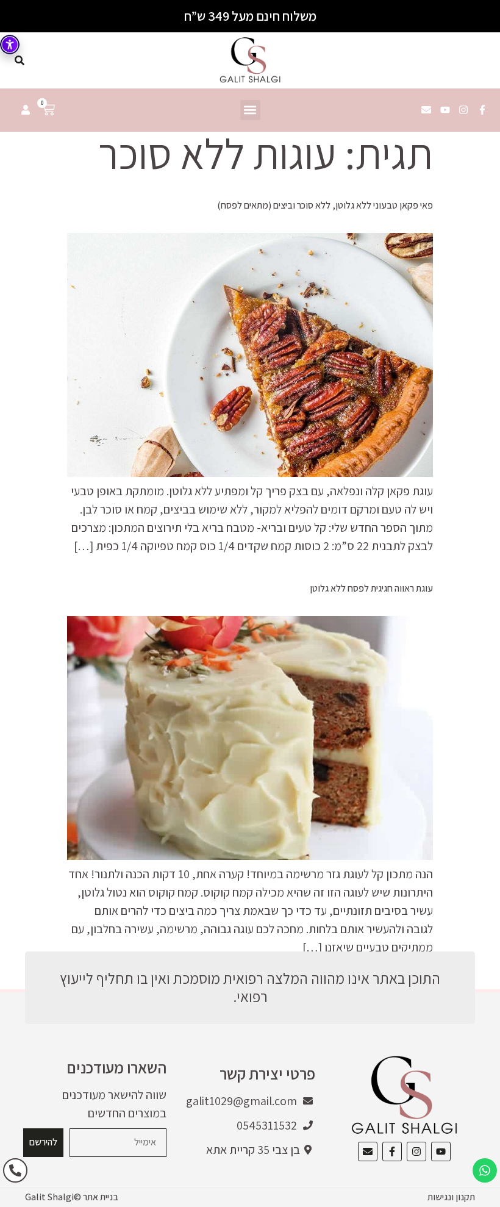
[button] (250, 110)
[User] (25, 110)
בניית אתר (100, 1197)
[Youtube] (445, 110)
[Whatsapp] (485, 1170)
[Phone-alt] (15, 1170)
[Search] (19, 60)
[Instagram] (463, 110)
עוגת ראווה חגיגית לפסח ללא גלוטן (371, 588)
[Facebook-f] (482, 110)
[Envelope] (426, 110)
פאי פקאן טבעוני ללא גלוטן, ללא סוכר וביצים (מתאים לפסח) (325, 205)
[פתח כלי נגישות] (10, 44)
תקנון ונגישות (451, 1197)
